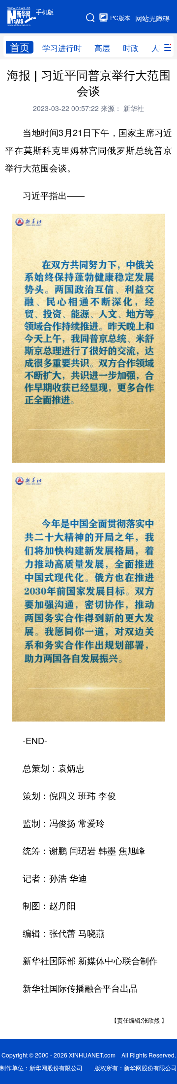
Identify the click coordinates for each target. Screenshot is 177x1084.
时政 (131, 48)
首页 (20, 47)
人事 (159, 48)
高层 (102, 48)
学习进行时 (62, 48)
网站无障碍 (152, 18)
